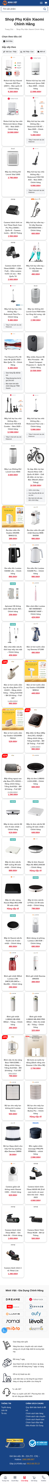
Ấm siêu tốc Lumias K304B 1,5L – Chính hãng (12, 571)
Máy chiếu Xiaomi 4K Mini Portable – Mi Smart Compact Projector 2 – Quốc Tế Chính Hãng (35, 362)
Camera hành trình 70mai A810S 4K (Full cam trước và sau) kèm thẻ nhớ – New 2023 (36, 1192)
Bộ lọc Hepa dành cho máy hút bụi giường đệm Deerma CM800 (12, 1148)
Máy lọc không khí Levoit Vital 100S (13, 173)
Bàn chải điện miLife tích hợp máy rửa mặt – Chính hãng (13, 649)
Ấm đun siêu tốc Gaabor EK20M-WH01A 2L (13, 533)
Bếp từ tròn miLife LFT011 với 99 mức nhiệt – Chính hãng (35, 902)
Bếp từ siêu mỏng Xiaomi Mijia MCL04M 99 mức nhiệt (13, 902)
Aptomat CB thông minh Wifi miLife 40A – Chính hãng (12, 608)
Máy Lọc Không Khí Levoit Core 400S (12, 470)
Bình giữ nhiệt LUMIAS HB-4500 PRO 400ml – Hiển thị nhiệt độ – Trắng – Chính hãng (35, 1022)
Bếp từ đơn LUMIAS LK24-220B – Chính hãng (35, 781)
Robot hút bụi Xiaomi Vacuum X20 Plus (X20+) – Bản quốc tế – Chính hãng (13, 85)
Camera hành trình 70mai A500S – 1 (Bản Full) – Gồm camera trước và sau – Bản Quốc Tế (13, 271)
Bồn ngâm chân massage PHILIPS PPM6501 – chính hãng (35, 1150)
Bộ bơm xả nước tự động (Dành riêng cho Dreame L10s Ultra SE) (35, 1062)
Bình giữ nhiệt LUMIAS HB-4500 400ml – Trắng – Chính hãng (12, 1021)
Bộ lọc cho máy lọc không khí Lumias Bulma (13, 1108)
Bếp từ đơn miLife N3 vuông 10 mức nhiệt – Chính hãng (35, 826)
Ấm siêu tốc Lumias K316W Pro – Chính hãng (35, 571)
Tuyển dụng (6, 1407)
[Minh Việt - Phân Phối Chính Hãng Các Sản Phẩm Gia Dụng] (10, 3)
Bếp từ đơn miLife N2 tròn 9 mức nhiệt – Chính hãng (13, 826)
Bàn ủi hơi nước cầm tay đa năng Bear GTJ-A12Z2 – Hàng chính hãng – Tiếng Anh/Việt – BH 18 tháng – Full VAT (12, 691)
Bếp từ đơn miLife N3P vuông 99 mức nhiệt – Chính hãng (13, 864)
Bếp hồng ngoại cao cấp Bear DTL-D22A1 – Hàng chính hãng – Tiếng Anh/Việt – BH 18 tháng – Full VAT (12, 783)
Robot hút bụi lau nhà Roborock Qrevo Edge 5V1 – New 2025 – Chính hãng (12, 125)
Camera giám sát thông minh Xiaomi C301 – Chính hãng (13, 1189)
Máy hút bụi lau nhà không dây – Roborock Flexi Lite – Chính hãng (36, 422)
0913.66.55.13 (33, 1464)
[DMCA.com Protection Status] (14, 1440)
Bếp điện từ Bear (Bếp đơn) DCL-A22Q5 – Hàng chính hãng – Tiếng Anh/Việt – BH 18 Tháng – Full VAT (35, 738)
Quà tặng (9, 41)
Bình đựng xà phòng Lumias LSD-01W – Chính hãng (36, 940)
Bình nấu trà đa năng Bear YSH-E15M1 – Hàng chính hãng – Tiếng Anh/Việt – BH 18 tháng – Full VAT (13, 1065)
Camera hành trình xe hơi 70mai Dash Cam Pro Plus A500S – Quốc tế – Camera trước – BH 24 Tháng (13, 227)
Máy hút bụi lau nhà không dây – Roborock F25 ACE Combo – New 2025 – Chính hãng (13, 423)
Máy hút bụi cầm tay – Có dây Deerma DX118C (35, 268)
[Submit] (44, 9)
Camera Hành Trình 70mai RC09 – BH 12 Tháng (35, 1232)
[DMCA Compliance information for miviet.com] (15, 1445)
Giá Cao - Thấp (11, 52)
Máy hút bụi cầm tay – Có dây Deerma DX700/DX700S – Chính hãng (35, 226)
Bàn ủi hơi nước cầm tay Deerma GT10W (36, 648)
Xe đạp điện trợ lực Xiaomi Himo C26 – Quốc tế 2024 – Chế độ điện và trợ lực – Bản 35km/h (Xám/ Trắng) (35, 475)
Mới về (42, 52)
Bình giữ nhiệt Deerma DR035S (35, 977)
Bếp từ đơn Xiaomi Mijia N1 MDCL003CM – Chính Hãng (36, 864)
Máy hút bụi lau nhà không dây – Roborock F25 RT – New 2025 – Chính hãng (35, 126)
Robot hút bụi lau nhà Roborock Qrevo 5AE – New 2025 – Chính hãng (35, 85)
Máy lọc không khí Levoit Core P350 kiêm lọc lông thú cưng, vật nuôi (35, 313)
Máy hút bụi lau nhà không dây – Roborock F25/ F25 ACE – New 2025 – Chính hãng (35, 177)
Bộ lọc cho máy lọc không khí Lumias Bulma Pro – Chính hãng (35, 1109)
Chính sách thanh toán (35, 1419)
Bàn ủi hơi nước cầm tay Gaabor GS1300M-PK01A (13, 735)
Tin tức (4, 1413)
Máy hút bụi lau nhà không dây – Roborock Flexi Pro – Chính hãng (13, 313)
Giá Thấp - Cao (28, 52)
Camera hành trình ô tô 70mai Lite (13, 1269)
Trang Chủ (9, 29)
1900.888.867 (28, 1459)
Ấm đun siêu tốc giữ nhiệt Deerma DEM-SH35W (35, 533)
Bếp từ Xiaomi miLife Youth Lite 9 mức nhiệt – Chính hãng (13, 940)
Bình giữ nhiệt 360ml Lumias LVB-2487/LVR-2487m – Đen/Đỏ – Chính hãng (13, 980)
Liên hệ (4, 1410)
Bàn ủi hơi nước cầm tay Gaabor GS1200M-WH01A (35, 687)
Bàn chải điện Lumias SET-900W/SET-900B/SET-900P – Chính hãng (35, 610)
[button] (41, 2)
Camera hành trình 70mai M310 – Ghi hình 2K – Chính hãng (13, 1232)
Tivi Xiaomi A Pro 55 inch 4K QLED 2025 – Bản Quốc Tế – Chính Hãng (13, 361)
